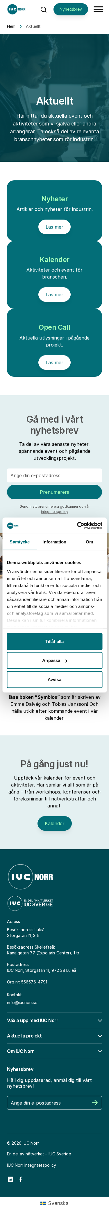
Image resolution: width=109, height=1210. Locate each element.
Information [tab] (54, 541)
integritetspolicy (54, 511)
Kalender (55, 823)
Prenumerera (54, 492)
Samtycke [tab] (20, 541)
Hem (11, 26)
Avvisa (54, 679)
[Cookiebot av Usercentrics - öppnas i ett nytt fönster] (77, 525)
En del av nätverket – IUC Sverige (39, 1153)
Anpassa (51, 660)
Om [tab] (89, 541)
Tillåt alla (54, 641)
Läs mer (54, 227)
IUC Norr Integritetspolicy (31, 1165)
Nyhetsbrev (71, 9)
